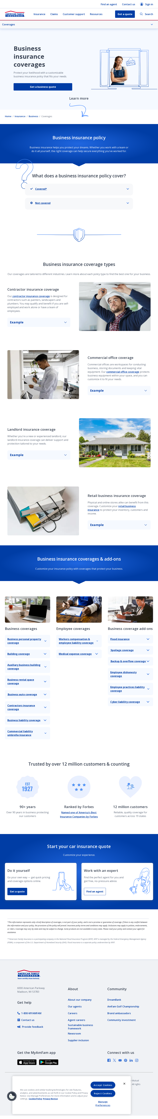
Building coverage (18, 654)
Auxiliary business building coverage (23, 666)
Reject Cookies (103, 1093)
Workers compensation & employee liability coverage (76, 641)
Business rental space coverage (20, 681)
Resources (96, 14)
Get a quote (17, 891)
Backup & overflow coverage (128, 661)
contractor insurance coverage (31, 296)
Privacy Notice (50, 1098)
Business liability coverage (23, 720)
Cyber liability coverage (125, 702)
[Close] (124, 1083)
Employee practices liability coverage (127, 688)
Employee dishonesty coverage (123, 674)
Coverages (8, 24)
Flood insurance (120, 639)
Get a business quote (43, 87)
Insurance (39, 14)
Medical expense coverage (75, 654)
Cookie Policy (35, 1098)
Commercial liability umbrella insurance (20, 733)
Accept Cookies (103, 1085)
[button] (12, 1096)
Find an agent (109, 4)
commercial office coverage (122, 372)
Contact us (128, 4)
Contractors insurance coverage (21, 707)
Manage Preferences (103, 1103)
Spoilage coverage (122, 650)
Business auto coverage (22, 694)
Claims (54, 14)
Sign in (149, 4)
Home (8, 116)
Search (149, 14)
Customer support (74, 14)
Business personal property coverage (24, 641)
